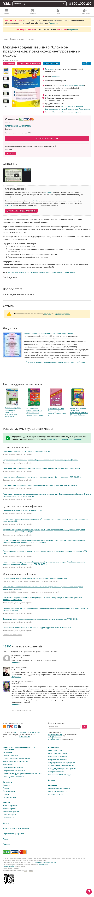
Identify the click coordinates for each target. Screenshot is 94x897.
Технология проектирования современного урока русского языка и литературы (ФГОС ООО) (40, 619)
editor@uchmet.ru (54, 737)
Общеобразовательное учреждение (61, 763)
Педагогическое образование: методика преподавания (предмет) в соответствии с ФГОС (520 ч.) (42, 468)
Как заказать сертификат (57, 756)
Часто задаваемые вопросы (13, 777)
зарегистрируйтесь (62, 314)
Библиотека (53, 747)
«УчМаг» (48, 192)
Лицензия (49, 69)
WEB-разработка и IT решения (16, 828)
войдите (47, 314)
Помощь (51, 780)
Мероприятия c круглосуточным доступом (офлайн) (22, 774)
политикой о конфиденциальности (45, 862)
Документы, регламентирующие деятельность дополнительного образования (57, 362)
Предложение (84, 109)
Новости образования (11, 806)
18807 (7, 646)
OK (84, 727)
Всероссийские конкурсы (57, 791)
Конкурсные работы (55, 794)
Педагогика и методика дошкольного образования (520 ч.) (26, 451)
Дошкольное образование (57, 753)
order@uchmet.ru (54, 739)
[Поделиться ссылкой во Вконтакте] (84, 63)
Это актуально (8, 818)
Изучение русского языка (55, 109)
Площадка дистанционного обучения (62, 769)
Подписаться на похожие (29, 63)
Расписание (7, 752)
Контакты (6, 785)
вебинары (56, 76)
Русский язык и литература (72, 106)
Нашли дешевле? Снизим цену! (18, 125)
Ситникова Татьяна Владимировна (67, 112)
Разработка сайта (8, 866)
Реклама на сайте (9, 797)
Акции (5, 839)
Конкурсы (52, 785)
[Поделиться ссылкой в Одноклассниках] (89, 63)
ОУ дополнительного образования (61, 766)
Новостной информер (11, 812)
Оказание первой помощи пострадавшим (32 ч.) (22, 510)
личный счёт (33, 201)
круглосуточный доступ (74, 85)
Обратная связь (9, 791)
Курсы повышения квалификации (15, 761)
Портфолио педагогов (56, 772)
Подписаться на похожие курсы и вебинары (64, 439)
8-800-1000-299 (80, 3)
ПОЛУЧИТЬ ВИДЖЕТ (51, 63)
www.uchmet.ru (43, 864)
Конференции (8, 765)
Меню (6, 13)
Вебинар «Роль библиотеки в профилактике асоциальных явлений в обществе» (35, 578)
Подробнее (53, 23)
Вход (58, 13)
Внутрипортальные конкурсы (59, 788)
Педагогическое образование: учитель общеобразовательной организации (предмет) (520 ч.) (40, 460)
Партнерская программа (13, 834)
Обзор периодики (9, 815)
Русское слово (72, 109)
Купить (11, 153)
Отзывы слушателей (10, 755)
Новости (6, 803)
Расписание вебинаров (12, 635)
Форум (6, 823)
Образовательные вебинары (13, 768)
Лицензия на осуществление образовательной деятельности (48, 333)
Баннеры (6, 794)
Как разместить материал (57, 760)
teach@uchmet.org (55, 735)
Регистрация (85, 13)
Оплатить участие (48, 139)
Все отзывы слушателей (21, 710)
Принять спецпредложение (22, 211)
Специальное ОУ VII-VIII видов (59, 775)
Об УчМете (7, 782)
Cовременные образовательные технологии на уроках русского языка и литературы (37, 628)
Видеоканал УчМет (55, 750)
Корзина (32, 13)
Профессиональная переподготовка (16, 758)
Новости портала (9, 809)
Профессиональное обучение (14, 771)
